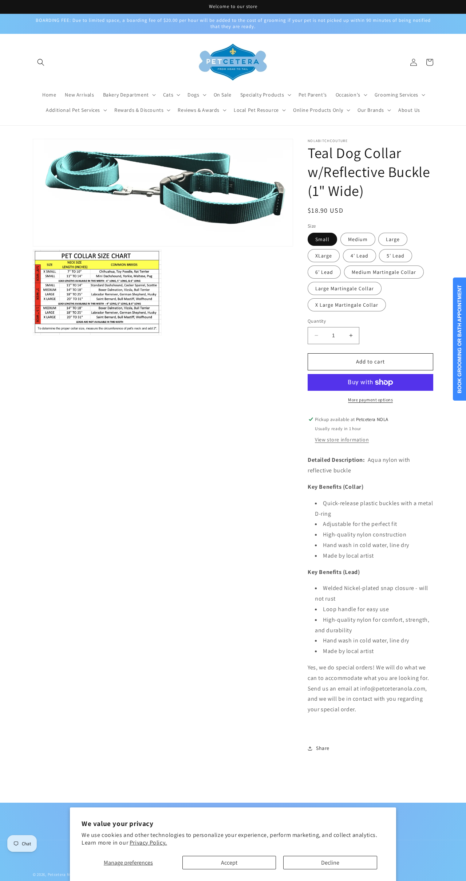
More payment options (370, 399)
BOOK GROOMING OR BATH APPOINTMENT (459, 339)
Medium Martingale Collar (384, 272)
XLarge (323, 255)
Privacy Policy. (148, 842)
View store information (342, 439)
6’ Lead (324, 272)
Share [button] (322, 748)
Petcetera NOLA (62, 874)
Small (322, 239)
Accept (229, 862)
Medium (358, 239)
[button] (41, 62)
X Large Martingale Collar (346, 305)
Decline (330, 862)
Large (393, 239)
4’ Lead (359, 255)
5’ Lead (395, 255)
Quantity (317, 321)
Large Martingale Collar (344, 288)
